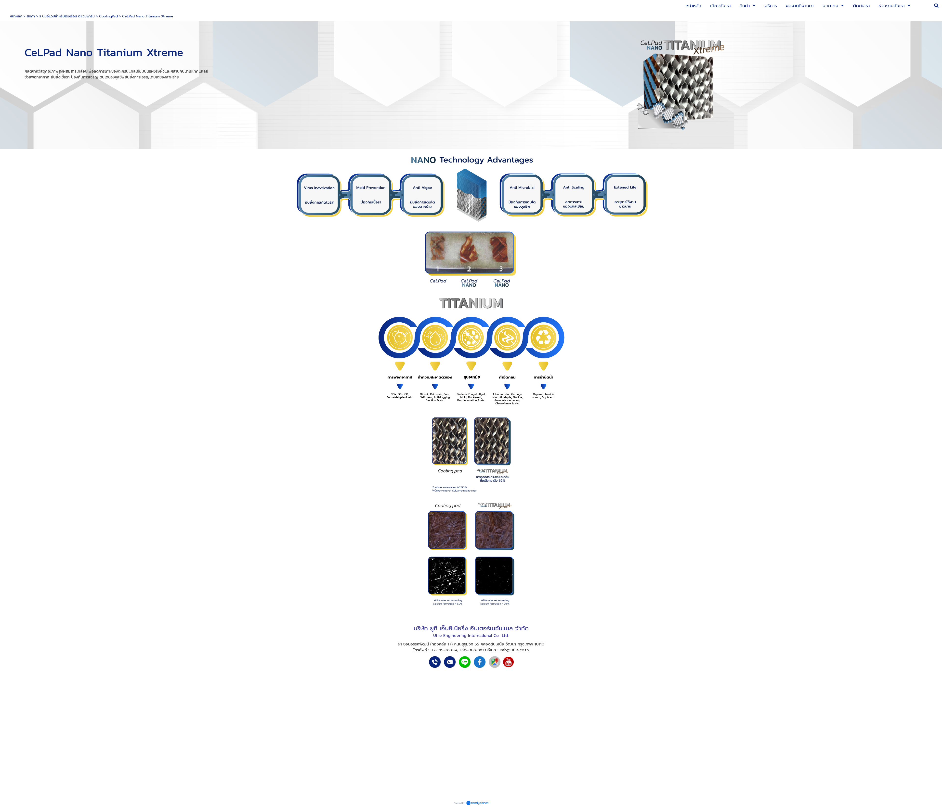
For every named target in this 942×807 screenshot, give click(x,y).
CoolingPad (108, 16)
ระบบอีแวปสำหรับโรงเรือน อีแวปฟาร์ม (67, 16)
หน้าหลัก (16, 16)
